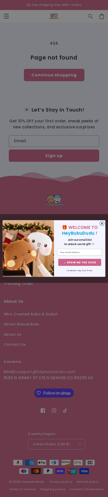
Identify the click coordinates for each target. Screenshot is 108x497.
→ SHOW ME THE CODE (79, 262)
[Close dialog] (102, 223)
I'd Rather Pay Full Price (80, 270)
